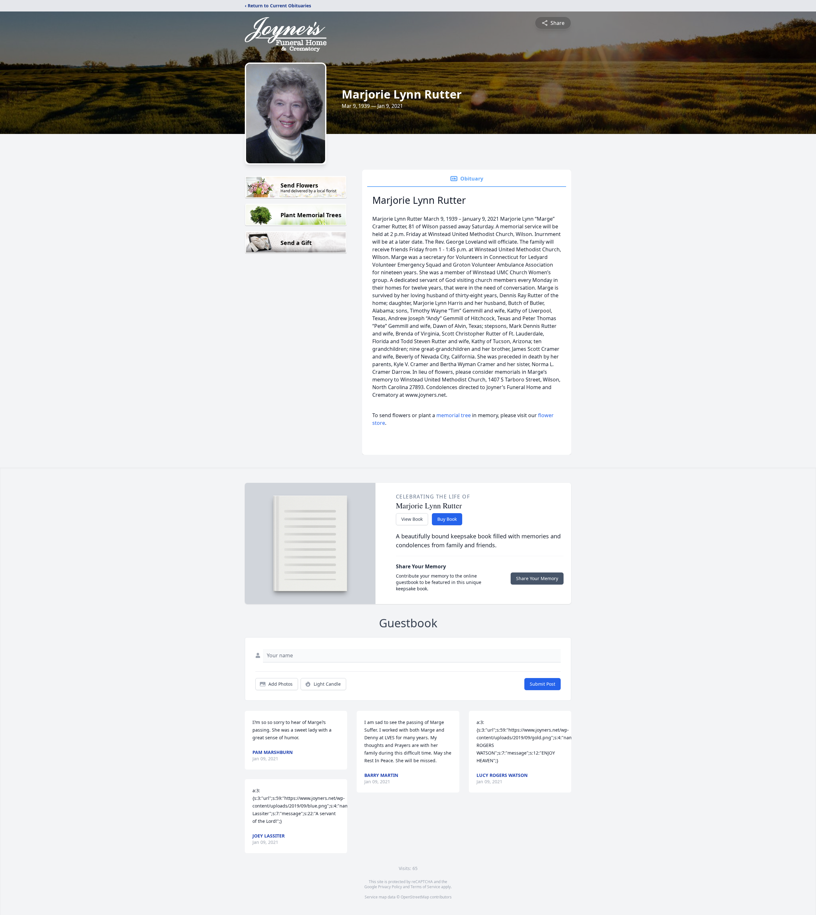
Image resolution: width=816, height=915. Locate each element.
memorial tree (453, 415)
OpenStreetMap (415, 897)
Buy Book (447, 519)
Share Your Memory (537, 578)
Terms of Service (425, 886)
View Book (412, 519)
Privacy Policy (390, 886)
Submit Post (542, 684)
